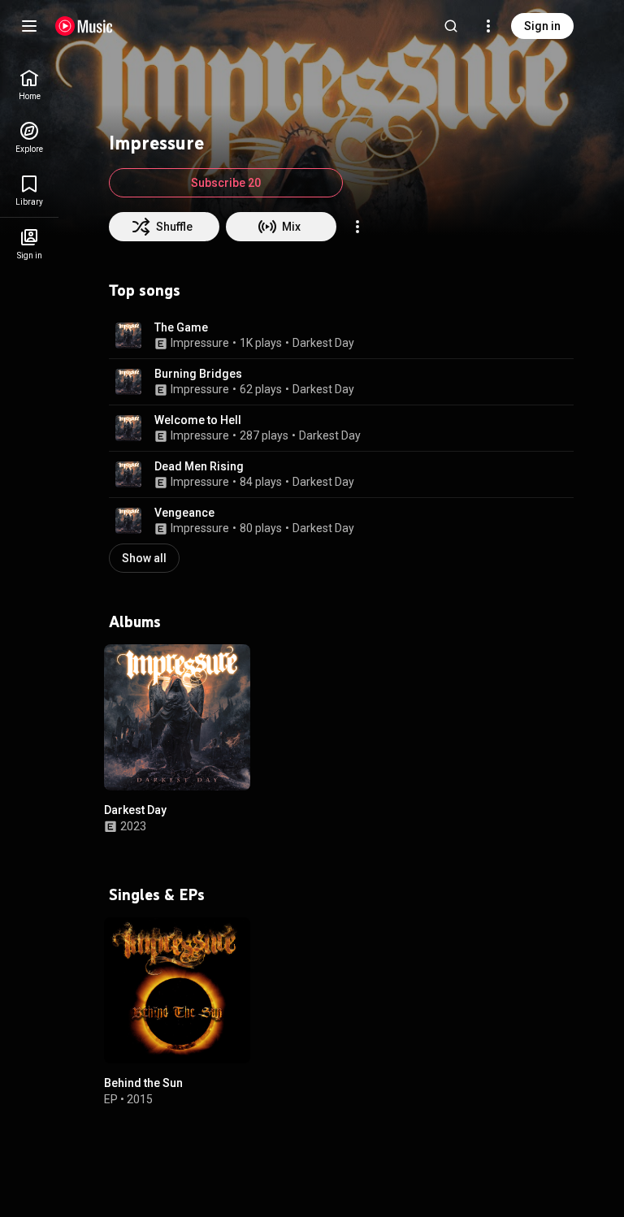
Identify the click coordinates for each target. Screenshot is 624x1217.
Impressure (200, 342)
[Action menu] (357, 226)
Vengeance (184, 512)
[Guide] (29, 26)
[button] (128, 336)
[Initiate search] (451, 26)
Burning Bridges (198, 373)
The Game (181, 327)
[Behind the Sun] (177, 990)
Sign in (542, 25)
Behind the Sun (143, 1082)
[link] (29, 84)
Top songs (144, 290)
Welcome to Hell (197, 420)
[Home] (84, 26)
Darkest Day (323, 342)
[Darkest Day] (177, 717)
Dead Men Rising (199, 466)
